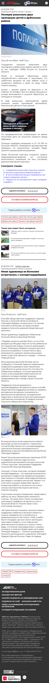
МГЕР (3, 310)
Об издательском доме (13, 592)
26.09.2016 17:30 (7, 9)
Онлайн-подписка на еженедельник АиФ (22, 598)
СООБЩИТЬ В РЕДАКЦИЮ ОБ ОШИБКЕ (19, 610)
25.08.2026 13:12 (7, 266)
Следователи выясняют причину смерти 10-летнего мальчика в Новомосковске (24, 171)
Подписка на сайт (11, 601)
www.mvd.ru (6, 56)
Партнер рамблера (21, 672)
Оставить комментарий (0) (24, 200)
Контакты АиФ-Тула (31, 601)
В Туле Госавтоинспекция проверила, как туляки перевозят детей (24, 176)
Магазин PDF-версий (12, 595)
